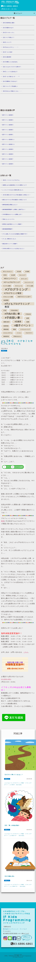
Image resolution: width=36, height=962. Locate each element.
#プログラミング (16, 289)
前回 (2, 521)
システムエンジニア (25, 329)
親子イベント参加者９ (7, 149)
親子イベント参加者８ (7, 154)
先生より (4, 350)
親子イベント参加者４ (7, 120)
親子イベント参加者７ (7, 159)
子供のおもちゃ (17, 336)
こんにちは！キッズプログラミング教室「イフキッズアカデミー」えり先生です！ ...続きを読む (18, 834)
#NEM (4, 275)
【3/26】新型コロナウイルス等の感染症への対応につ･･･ (16, 194)
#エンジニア (22, 275)
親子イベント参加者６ (7, 163)
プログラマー (29, 332)
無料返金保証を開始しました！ (10, 204)
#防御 (14, 329)
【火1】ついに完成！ (7, 52)
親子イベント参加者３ (7, 124)
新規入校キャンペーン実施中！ (10, 243)
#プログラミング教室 (12, 293)
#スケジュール (18, 285)
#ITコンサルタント (7, 271)
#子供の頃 (28, 314)
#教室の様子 (6, 321)
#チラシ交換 (30, 285)
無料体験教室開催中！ (7, 229)
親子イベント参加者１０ (8, 144)
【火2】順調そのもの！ (8, 27)
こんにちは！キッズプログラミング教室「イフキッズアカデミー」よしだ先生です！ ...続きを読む (18, 885)
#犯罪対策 (5, 325)
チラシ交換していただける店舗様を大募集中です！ (15, 234)
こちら (26, 652)
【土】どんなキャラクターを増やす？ (11, 66)
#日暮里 (18, 322)
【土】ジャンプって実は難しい (10, 86)
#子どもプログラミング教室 (17, 304)
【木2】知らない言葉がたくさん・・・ (12, 91)
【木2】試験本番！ (7, 57)
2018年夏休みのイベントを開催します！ (12, 214)
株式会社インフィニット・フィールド (15, 929)
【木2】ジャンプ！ (7, 42)
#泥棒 (27, 321)
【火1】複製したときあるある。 (10, 61)
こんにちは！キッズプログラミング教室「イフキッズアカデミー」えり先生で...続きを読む (18, 783)
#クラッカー (24, 278)
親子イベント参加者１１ (8, 139)
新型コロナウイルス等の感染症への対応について (14, 199)
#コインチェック (29, 282)
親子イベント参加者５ (7, 115)
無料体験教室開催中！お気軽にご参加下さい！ (14, 209)
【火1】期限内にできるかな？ (9, 81)
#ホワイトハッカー (24, 296)
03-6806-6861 (10, 6)
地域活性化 (6, 336)
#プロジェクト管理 (8, 296)
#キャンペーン (10, 279)
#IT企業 (19, 271)
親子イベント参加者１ (7, 134)
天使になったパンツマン (8, 219)
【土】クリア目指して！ (8, 37)
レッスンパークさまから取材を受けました (12, 189)
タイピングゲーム (7, 332)
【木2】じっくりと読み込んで (9, 71)
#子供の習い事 (12, 314)
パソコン (19, 332)
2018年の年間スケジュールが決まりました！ (13, 248)
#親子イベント (22, 325)
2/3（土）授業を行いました (9, 238)
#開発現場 (5, 329)
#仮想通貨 (5, 300)
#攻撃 (27, 318)
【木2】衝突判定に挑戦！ (8, 22)
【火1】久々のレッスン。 (8, 32)
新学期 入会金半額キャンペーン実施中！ (12, 224)
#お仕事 (13, 275)
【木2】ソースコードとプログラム (11, 180)
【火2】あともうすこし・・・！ (10, 47)
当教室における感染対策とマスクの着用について (14, 185)
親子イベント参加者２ (7, 129)
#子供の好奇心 (14, 310)
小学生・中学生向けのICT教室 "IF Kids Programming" (18, 955)
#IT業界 (27, 271)
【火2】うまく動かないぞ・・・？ (11, 76)
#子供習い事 (12, 317)
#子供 (4, 310)
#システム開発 (7, 285)
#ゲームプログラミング (12, 282)
